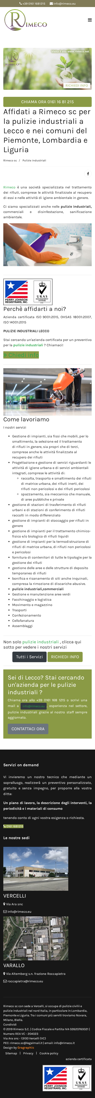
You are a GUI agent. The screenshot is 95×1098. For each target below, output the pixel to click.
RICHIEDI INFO (65, 656)
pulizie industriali (28, 345)
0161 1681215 (14, 826)
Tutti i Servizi (29, 656)
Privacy (28, 1053)
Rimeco (9, 187)
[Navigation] (90, 20)
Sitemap (11, 1053)
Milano (8, 1020)
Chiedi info (23, 355)
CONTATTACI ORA (28, 728)
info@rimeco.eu (64, 3)
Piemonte (10, 1015)
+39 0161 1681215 (34, 3)
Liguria (24, 1015)
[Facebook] (88, 173)
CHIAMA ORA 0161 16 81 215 (47, 101)
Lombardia (79, 1011)
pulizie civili (70, 1006)
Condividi (10, 1024)
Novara (81, 1015)
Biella (18, 1020)
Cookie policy (49, 1053)
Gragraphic (25, 1047)
